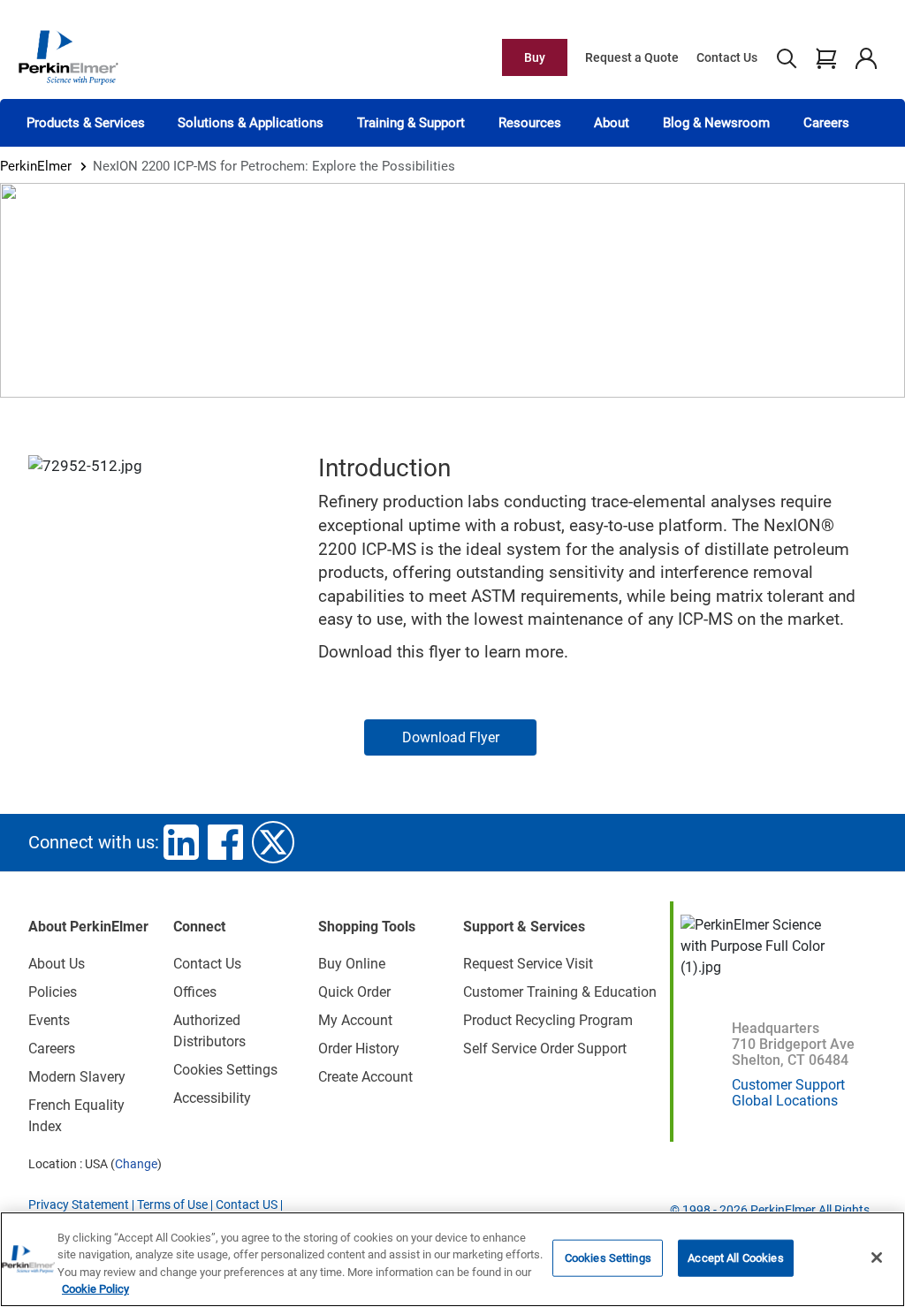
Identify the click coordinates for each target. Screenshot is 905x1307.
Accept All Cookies (735, 1258)
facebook (225, 842)
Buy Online (351, 963)
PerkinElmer (36, 166)
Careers (826, 123)
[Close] (876, 1257)
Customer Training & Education (560, 992)
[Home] (68, 56)
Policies (52, 992)
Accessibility (212, 1098)
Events (49, 1020)
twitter (273, 842)
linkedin (181, 842)
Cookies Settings (608, 1258)
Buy (534, 57)
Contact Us (726, 57)
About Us (56, 963)
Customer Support (788, 1084)
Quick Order (354, 992)
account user (866, 57)
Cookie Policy (95, 1289)
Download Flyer (450, 737)
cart (826, 57)
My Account (355, 1020)
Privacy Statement (78, 1204)
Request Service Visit (528, 963)
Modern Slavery (76, 1076)
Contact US (247, 1204)
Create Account (365, 1076)
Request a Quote (632, 57)
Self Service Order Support (545, 1048)
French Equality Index (76, 1116)
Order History (358, 1048)
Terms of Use (172, 1204)
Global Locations (785, 1100)
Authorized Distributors (209, 1031)
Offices (195, 992)
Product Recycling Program (548, 1020)
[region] (452, 1259)
